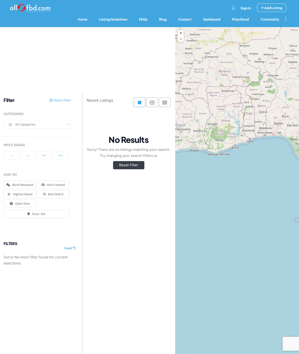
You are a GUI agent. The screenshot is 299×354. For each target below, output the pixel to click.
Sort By (10, 174)
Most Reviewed (22, 185)
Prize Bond (240, 19)
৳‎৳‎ (28, 155)
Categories (14, 114)
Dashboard (211, 19)
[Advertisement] (84, 60)
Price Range (14, 145)
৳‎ (11, 155)
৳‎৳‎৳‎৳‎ (60, 155)
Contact (185, 19)
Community (269, 19)
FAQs (143, 19)
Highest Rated (22, 194)
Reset (68, 248)
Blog (163, 19)
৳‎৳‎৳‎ (44, 155)
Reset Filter (62, 100)
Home (82, 19)
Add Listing (273, 8)
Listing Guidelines (113, 19)
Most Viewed (55, 185)
